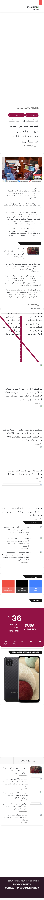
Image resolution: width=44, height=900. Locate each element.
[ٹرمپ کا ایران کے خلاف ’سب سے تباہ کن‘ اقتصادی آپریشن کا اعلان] (22, 457)
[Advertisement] (22, 36)
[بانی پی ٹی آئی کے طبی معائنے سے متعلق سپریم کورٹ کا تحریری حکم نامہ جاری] (22, 494)
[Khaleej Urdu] (30, 8)
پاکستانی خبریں (16, 115)
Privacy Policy (22, 884)
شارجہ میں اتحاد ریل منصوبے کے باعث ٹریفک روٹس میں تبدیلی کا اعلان (15, 795)
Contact (10, 888)
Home (35, 108)
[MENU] (3, 9)
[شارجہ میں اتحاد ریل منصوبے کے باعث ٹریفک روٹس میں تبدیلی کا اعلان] (36, 795)
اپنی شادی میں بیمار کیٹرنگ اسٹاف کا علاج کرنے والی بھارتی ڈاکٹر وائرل (15, 770)
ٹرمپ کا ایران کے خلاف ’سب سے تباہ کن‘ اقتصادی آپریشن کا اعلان (25, 474)
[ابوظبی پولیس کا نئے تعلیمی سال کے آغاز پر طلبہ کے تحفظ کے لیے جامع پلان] (36, 806)
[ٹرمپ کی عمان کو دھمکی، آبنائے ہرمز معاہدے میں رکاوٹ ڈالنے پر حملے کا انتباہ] (36, 541)
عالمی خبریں (24, 108)
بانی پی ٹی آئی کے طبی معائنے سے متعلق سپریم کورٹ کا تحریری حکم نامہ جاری (22, 511)
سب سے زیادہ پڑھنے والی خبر (29, 761)
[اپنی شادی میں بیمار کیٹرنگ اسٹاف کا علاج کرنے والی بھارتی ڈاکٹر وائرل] (33, 251)
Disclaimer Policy (28, 888)
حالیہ (6, 761)
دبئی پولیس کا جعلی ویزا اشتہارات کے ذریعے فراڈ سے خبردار (16, 817)
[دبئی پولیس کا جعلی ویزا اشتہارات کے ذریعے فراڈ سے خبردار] (36, 818)
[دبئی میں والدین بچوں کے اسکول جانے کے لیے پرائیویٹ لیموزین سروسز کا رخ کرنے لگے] (36, 782)
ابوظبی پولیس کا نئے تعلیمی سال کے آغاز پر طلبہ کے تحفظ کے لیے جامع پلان (15, 806)
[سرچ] (41, 9)
